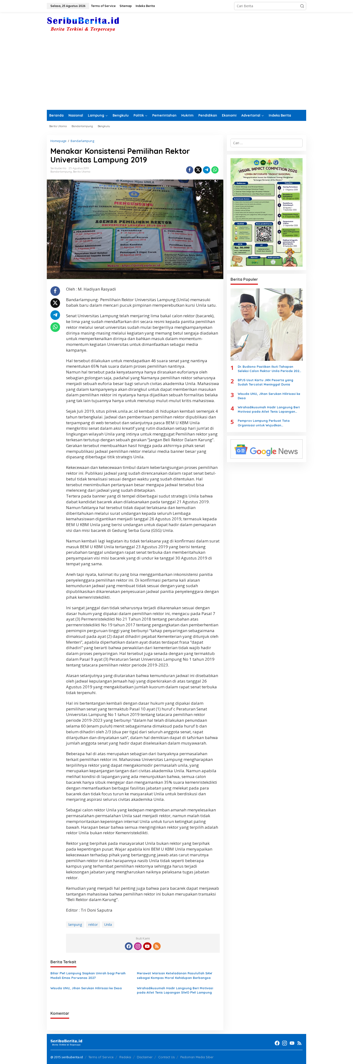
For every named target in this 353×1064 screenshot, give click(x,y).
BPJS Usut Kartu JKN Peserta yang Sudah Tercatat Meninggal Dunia (265, 382)
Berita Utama (81, 171)
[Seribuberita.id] (83, 24)
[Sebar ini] (189, 170)
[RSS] (157, 946)
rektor (93, 924)
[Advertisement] (176, 73)
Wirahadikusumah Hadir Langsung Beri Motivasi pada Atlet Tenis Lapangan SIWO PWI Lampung (175, 990)
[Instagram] (138, 946)
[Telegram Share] (206, 170)
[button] (302, 6)
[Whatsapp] (215, 170)
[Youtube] (147, 946)
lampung (75, 924)
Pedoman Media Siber (196, 1057)
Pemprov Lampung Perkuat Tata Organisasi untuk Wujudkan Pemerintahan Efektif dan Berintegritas (269, 423)
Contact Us (166, 1057)
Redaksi (125, 1057)
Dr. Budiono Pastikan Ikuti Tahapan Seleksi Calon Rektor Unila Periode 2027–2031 (270, 369)
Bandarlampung (61, 171)
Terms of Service (101, 1057)
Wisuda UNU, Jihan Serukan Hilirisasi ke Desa (86, 988)
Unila (108, 924)
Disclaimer (144, 1057)
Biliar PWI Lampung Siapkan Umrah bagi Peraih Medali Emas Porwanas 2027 (88, 975)
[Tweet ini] (198, 170)
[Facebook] (129, 946)
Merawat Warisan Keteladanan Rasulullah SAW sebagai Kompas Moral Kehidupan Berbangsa (174, 975)
